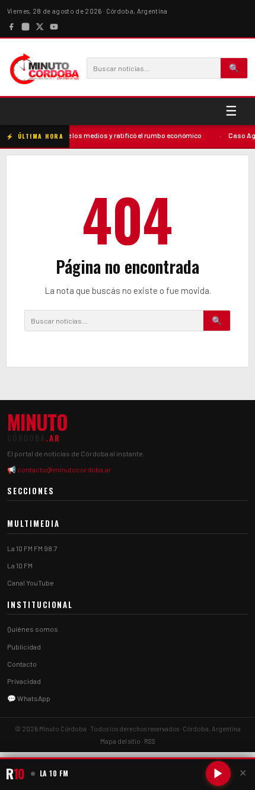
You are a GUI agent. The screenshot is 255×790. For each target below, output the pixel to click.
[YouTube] (54, 25)
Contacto (22, 664)
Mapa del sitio (120, 741)
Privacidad (24, 681)
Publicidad (24, 646)
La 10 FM (20, 565)
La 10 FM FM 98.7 (32, 548)
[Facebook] (11, 25)
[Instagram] (25, 25)
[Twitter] (40, 25)
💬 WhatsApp (28, 698)
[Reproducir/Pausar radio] (218, 773)
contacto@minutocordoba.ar (64, 469)
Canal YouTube (30, 582)
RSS (149, 741)
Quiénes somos (32, 629)
